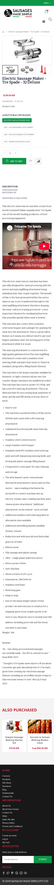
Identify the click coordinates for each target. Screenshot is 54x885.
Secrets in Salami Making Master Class (40, 740)
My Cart (5, 842)
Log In (5, 839)
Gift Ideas (6, 783)
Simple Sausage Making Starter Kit (14, 740)
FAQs (4, 816)
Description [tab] (10, 186)
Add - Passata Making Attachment (19, 135)
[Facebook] (3, 873)
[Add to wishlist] (30, 161)
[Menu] (43, 21)
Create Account (9, 835)
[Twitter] (8, 873)
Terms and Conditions (12, 826)
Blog (4, 790)
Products (6, 779)
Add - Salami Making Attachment (18, 127)
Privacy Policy (8, 823)
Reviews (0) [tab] (9, 192)
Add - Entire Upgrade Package (17, 142)
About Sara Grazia (10, 809)
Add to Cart (16, 161)
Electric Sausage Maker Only (17, 120)
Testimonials (8, 793)
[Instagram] (21, 873)
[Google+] (16, 873)
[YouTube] (25, 873)
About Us (6, 806)
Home (3, 32)
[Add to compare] (38, 161)
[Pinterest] (12, 873)
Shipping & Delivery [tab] (14, 198)
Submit (43, 859)
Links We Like (8, 819)
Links (46, 3)
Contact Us (7, 796)
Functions (6, 786)
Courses (6, 776)
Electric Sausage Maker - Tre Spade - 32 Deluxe (24, 80)
